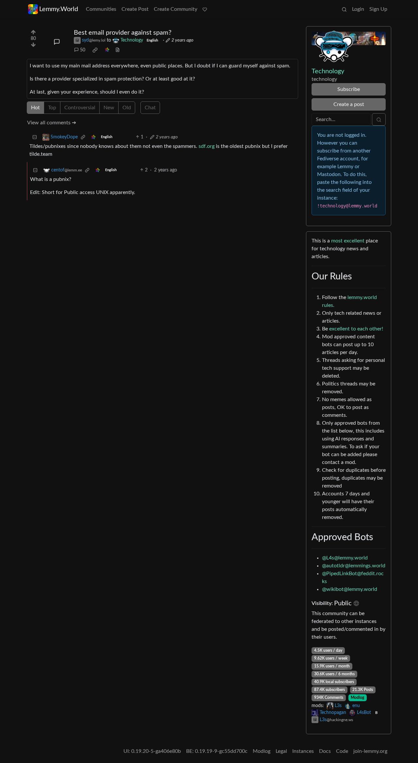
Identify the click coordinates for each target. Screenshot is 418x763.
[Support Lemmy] (205, 9)
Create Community (175, 9)
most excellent (347, 240)
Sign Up (378, 9)
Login (358, 9)
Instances (303, 751)
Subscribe (348, 89)
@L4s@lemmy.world (345, 557)
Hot (35, 107)
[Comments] (57, 42)
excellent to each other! (356, 328)
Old (126, 107)
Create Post (135, 9)
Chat (150, 107)
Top (52, 107)
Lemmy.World (58, 9)
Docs (325, 751)
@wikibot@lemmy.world (349, 589)
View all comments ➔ (51, 122)
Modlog (357, 698)
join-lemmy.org (370, 751)
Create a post (348, 104)
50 (82, 50)
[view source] (117, 50)
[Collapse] (34, 137)
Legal (281, 751)
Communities (101, 9)
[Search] (344, 9)
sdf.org (207, 146)
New (109, 107)
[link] (95, 50)
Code (342, 751)
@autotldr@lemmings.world (353, 565)
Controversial (79, 107)
